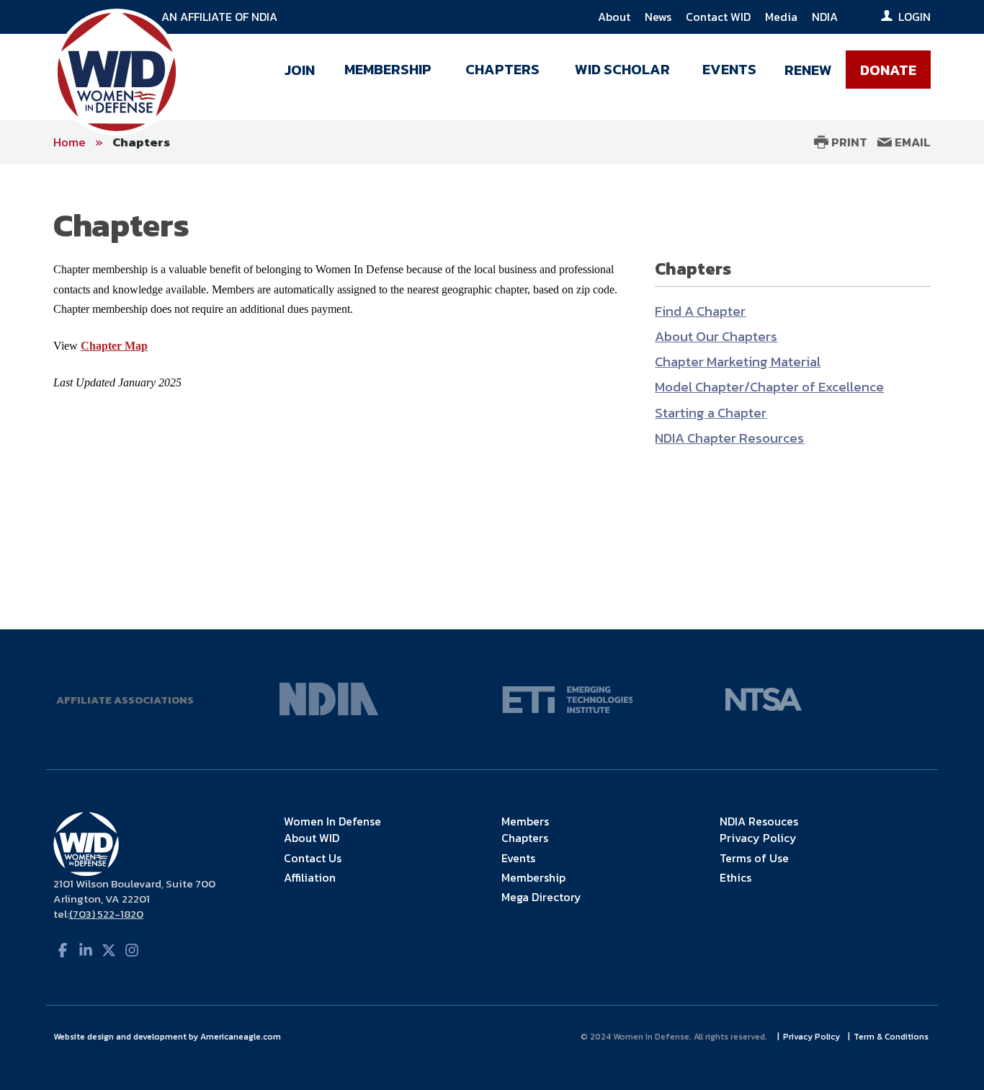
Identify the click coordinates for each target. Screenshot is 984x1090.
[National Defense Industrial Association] (329, 698)
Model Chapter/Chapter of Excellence (769, 386)
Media (781, 16)
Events (518, 858)
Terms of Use (754, 858)
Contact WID (718, 16)
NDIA (825, 16)
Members (525, 821)
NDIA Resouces (759, 821)
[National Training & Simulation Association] (763, 698)
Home (69, 142)
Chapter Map (114, 346)
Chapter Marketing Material (737, 361)
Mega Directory (541, 896)
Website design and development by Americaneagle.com (168, 1036)
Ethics (735, 877)
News (658, 16)
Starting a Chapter (710, 412)
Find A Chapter (700, 311)
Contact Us (312, 858)
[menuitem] (300, 73)
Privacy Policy (758, 837)
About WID (311, 837)
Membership (533, 877)
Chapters (141, 142)
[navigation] (602, 73)
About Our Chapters (716, 336)
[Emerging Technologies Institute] (567, 698)
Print (847, 142)
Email (911, 142)
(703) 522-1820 (106, 913)
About (614, 16)
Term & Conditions (892, 1036)
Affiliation (310, 877)
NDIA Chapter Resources (729, 437)
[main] (492, 396)
